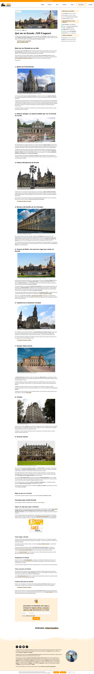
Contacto (90, 4)
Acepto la (28, 615)
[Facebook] (20, 647)
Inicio (16, 11)
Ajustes (69, 672)
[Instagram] (17, 647)
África (72, 4)
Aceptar (56, 672)
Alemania (19, 11)
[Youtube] (23, 647)
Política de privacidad (30, 615)
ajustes (48, 672)
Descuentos (81, 4)
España (42, 4)
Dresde (42, 502)
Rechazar (63, 672)
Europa (49, 4)
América (64, 4)
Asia (57, 4)
